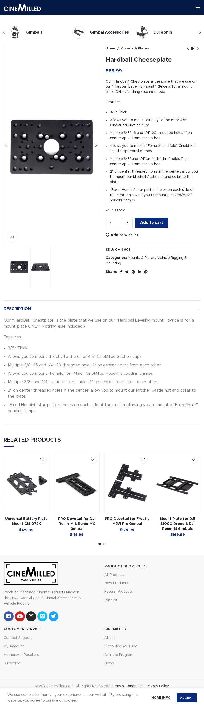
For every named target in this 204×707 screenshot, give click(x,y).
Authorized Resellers (21, 655)
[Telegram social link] (146, 272)
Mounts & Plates (134, 48)
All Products (114, 575)
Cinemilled (115, 629)
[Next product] (197, 48)
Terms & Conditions (126, 686)
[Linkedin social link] (140, 272)
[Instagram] (31, 616)
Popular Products (118, 591)
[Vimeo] (42, 616)
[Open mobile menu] (198, 7)
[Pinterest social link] (133, 272)
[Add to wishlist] (42, 459)
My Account (14, 646)
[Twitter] (53, 616)
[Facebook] (9, 616)
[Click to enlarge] (12, 237)
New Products (116, 583)
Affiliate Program (118, 655)
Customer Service (22, 629)
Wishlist (110, 600)
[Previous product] (187, 48)
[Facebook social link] (121, 272)
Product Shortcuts (125, 566)
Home (111, 48)
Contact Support (18, 638)
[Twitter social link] (127, 272)
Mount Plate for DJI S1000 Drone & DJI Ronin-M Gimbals (177, 523)
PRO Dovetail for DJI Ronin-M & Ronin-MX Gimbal (76, 523)
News (109, 663)
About (109, 638)
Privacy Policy (158, 686)
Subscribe (12, 663)
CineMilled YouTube (120, 646)
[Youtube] (20, 616)
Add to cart (151, 223)
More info (161, 697)
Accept (186, 697)
